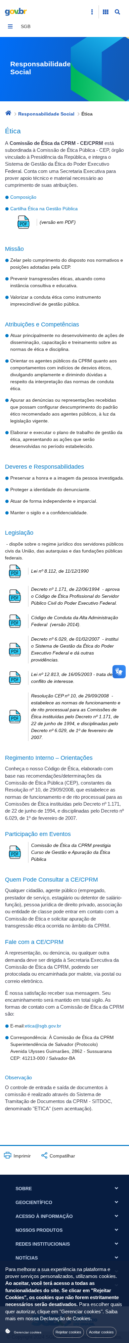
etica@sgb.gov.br (43, 1025)
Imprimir (21, 1155)
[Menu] (10, 26)
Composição (23, 197)
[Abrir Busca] (117, 11)
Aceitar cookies (101, 1332)
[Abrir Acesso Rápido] (92, 12)
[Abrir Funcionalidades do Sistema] (105, 12)
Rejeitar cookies (68, 1332)
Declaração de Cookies (65, 1318)
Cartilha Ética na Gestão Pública (44, 208)
